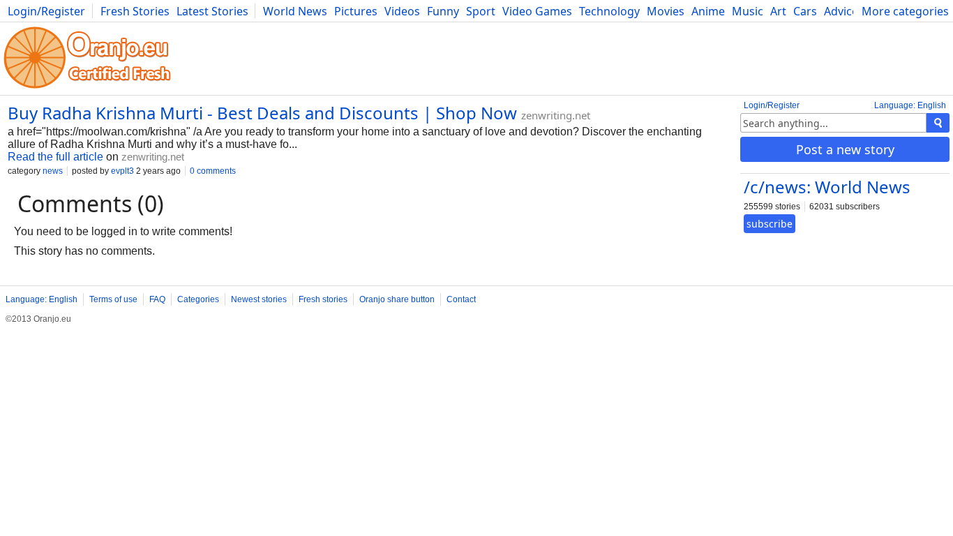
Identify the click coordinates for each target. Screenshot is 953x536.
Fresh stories (323, 299)
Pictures (355, 11)
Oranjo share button (397, 299)
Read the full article (55, 157)
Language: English (910, 105)
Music (747, 11)
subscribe (769, 223)
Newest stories (259, 299)
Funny (443, 11)
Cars (805, 11)
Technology (609, 11)
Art (778, 11)
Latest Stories (212, 11)
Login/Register (46, 11)
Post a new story (845, 149)
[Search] (938, 123)
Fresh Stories (135, 11)
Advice (841, 11)
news (53, 171)
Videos (402, 11)
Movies (665, 11)
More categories (905, 11)
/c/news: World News (827, 186)
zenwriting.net (555, 115)
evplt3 (122, 171)
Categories (198, 299)
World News (295, 11)
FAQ (157, 299)
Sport (480, 11)
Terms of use (113, 299)
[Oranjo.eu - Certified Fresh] (87, 88)
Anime (708, 11)
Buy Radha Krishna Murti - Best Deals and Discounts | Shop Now (262, 112)
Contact (461, 299)
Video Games (537, 11)
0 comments (213, 171)
